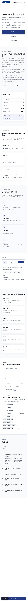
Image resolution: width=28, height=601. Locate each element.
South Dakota (8, 280)
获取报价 (13, 31)
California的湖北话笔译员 (7, 380)
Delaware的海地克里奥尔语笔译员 (9, 425)
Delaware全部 (13, 40)
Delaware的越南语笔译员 (7, 413)
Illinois (5, 279)
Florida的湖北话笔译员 (7, 383)
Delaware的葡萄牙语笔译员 (8, 419)
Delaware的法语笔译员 (7, 416)
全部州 (15, 390)
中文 (6, 282)
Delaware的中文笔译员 (7, 407)
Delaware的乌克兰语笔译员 (8, 428)
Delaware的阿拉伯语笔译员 (8, 410)
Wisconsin (14, 280)
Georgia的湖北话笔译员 (7, 389)
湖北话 (6, 277)
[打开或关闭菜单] (24, 2)
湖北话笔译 (13, 36)
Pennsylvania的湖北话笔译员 (8, 377)
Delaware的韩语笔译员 (7, 422)
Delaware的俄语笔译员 (19, 413)
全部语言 (17, 428)
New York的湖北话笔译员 (18, 383)
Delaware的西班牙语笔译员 (8, 404)
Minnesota (13, 279)
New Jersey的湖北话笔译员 (8, 375)
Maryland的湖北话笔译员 (7, 372)
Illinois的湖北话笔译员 (7, 386)
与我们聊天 (4, 448)
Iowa (9, 279)
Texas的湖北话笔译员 (19, 380)
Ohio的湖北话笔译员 (17, 386)
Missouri (17, 279)
